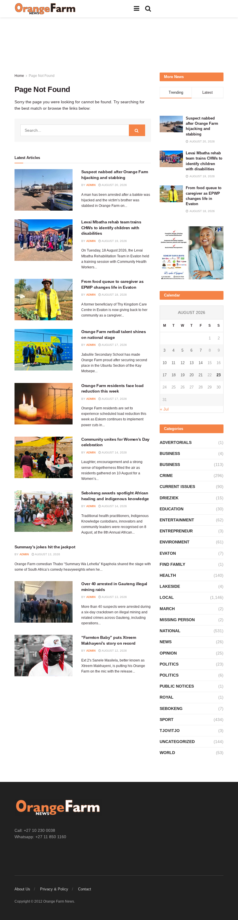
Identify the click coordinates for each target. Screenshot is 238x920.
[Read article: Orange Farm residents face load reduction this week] (44, 403)
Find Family (172, 564)
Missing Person (177, 619)
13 (192, 363)
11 (173, 363)
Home (19, 76)
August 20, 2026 (114, 185)
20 (192, 375)
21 (201, 375)
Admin (90, 185)
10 (165, 363)
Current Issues (177, 486)
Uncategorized (177, 741)
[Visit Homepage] (45, 9)
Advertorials (176, 442)
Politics (169, 664)
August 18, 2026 (114, 294)
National (170, 630)
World (167, 752)
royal (167, 697)
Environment (175, 542)
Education (171, 509)
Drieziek (169, 498)
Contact (84, 889)
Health (168, 575)
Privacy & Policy (54, 889)
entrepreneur (176, 531)
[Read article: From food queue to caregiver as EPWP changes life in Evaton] (44, 299)
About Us (22, 889)
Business (170, 453)
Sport (167, 719)
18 (174, 375)
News (166, 641)
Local (167, 597)
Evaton (168, 553)
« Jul (164, 409)
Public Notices (177, 686)
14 (201, 363)
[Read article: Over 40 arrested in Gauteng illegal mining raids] (44, 602)
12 (183, 363)
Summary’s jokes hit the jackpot (45, 547)
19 (183, 375)
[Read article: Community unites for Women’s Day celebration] (44, 457)
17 (165, 375)
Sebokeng (171, 708)
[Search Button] (148, 8)
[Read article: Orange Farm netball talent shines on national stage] (44, 349)
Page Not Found (42, 76)
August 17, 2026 (114, 344)
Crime (166, 475)
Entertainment (177, 520)
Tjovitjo (170, 730)
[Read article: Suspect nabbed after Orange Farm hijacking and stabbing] (44, 190)
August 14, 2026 (114, 452)
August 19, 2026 (114, 241)
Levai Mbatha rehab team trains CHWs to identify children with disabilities (111, 228)
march (167, 608)
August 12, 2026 (114, 650)
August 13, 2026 (47, 554)
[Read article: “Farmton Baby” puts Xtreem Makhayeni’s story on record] (44, 655)
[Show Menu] (136, 8)
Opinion (168, 653)
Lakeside (170, 586)
